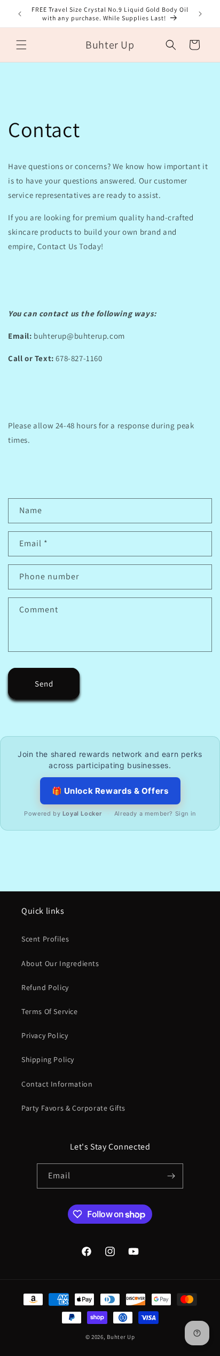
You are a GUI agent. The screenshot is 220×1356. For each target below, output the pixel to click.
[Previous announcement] (20, 14)
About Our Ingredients (60, 963)
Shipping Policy (47, 1059)
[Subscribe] (171, 1176)
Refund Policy (45, 987)
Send (44, 684)
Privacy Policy (44, 1035)
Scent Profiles (45, 939)
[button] (21, 45)
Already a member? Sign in (155, 813)
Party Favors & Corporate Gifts (73, 1108)
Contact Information (56, 1084)
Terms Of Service (49, 1011)
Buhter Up (121, 1337)
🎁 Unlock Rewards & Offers (110, 791)
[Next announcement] (200, 14)
